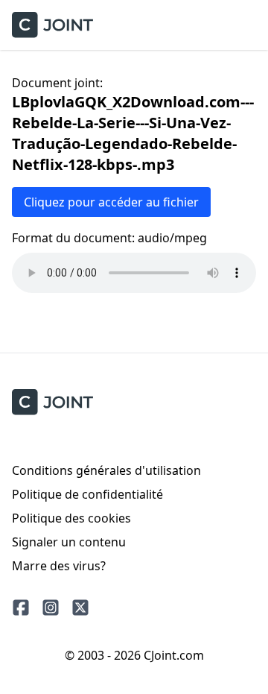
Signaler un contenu (69, 542)
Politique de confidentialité (87, 494)
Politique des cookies (71, 518)
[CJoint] (52, 402)
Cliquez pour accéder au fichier (111, 202)
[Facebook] (21, 607)
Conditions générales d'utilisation (106, 470)
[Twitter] (80, 607)
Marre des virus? (59, 566)
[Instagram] (51, 607)
